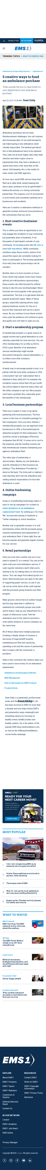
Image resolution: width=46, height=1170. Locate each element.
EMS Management (12, 678)
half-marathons (14, 249)
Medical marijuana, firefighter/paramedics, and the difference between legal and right (15, 962)
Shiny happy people (12, 978)
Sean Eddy (29, 100)
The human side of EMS (17, 883)
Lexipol (19, 1153)
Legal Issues (8, 955)
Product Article (11, 688)
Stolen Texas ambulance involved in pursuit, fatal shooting (22, 874)
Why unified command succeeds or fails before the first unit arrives (15, 994)
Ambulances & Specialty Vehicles (16, 71)
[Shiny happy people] (37, 978)
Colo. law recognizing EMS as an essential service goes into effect (21, 865)
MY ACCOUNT (26, 41)
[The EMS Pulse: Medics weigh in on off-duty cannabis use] (37, 940)
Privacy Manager (10, 1142)
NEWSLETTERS (13, 41)
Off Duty (6, 938)
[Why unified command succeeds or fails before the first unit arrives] (37, 992)
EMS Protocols (8, 921)
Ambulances (38, 71)
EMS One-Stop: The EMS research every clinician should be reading (14, 926)
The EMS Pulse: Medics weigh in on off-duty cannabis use (13, 942)
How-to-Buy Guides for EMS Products (20, 683)
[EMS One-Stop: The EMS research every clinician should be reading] (37, 923)
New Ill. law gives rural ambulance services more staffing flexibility (22, 892)
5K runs (37, 245)
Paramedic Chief (9, 976)
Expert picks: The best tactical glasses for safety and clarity (23, 901)
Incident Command (10, 990)
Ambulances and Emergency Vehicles (20, 673)
